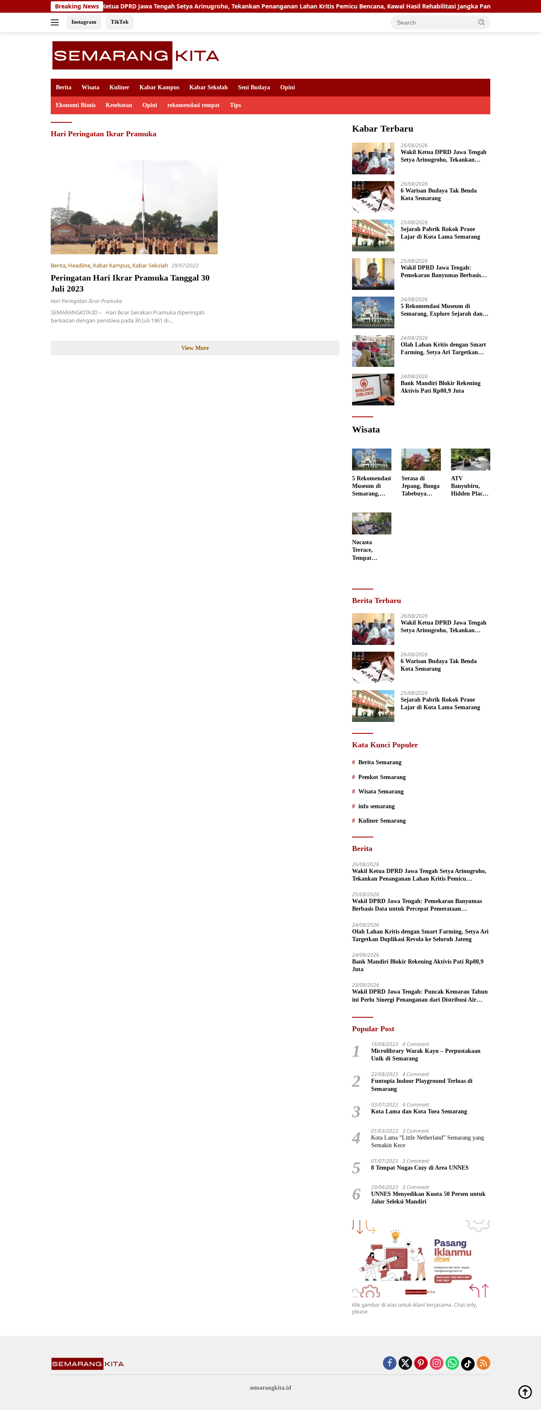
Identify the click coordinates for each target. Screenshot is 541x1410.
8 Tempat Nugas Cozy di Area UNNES (420, 1168)
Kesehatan (119, 105)
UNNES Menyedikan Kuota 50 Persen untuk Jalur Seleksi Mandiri (428, 1198)
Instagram (83, 22)
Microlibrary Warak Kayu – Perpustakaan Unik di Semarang (426, 1055)
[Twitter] (405, 1363)
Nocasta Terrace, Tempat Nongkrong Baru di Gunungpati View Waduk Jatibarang (368, 550)
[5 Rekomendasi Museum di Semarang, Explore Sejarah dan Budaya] (373, 312)
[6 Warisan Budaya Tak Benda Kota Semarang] (373, 197)
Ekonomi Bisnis (76, 105)
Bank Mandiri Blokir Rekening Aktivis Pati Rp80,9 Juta (441, 387)
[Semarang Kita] (138, 55)
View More (195, 348)
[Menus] (56, 22)
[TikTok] (468, 1364)
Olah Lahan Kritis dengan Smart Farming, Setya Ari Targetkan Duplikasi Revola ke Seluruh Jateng (443, 348)
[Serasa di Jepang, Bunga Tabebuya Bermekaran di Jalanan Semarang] (421, 460)
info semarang (376, 806)
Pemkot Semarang (382, 777)
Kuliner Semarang (382, 821)
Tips (235, 105)
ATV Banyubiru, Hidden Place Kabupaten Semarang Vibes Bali (468, 486)
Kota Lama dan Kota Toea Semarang (419, 1111)
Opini (287, 87)
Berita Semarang (380, 762)
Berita (63, 87)
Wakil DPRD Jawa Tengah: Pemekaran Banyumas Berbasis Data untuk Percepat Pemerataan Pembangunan (444, 271)
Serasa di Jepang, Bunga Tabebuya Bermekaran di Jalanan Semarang (421, 486)
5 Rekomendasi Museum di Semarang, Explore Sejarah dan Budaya (442, 310)
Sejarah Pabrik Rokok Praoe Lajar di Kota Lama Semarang (440, 233)
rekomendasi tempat (193, 105)
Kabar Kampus (159, 87)
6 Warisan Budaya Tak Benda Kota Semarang (439, 194)
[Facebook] (389, 1363)
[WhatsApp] (452, 1363)
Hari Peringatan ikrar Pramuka (86, 301)
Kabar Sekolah (208, 87)
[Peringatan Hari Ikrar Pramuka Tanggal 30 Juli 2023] (134, 207)
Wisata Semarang (381, 791)
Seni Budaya (254, 87)
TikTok (119, 22)
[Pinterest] (421, 1363)
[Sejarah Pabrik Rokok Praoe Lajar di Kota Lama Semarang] (373, 235)
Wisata (90, 87)
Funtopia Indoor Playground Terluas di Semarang (422, 1085)
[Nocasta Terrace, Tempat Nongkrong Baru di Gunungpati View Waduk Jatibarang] (371, 523)
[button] (481, 22)
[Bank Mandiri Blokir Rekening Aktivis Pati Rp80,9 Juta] (373, 389)
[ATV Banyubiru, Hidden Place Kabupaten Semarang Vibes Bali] (470, 460)
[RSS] (483, 1363)
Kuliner (119, 87)
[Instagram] (436, 1363)
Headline (79, 265)
